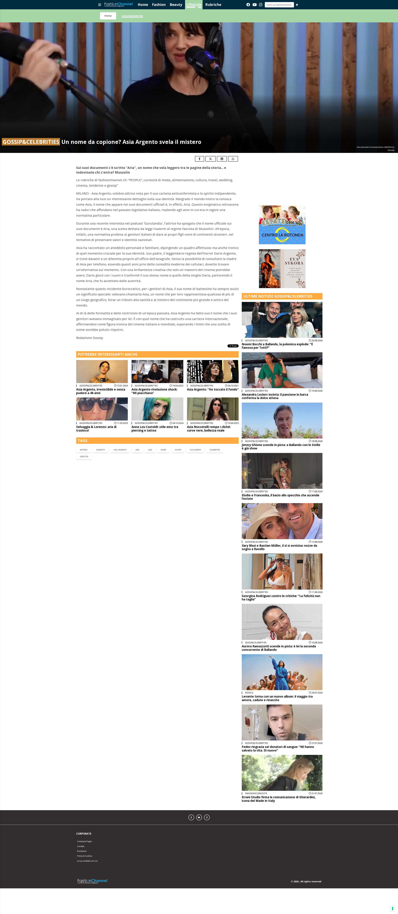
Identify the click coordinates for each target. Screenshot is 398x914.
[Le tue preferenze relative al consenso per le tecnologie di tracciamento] (393, 909)
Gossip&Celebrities (132, 15)
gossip (178, 449)
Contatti (80, 807)
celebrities (215, 449)
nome (163, 449)
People (108, 15)
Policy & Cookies (84, 817)
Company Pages (84, 802)
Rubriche (213, 4)
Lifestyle (193, 4)
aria (137, 449)
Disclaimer (82, 812)
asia (150, 449)
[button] (191, 778)
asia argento (120, 449)
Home (143, 4)
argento (100, 449)
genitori (84, 456)
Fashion (159, 4)
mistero (84, 449)
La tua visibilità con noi (87, 822)
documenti (195, 449)
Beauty (176, 4)
